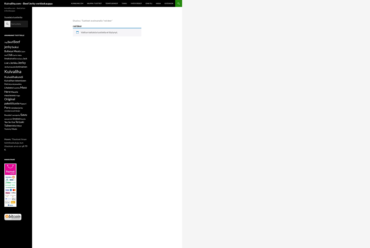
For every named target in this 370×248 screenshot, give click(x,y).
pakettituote (11, 103)
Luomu (17, 88)
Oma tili (149, 3)
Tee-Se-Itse (9, 122)
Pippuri (23, 103)
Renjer (17, 111)
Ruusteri (8, 115)
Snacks (23, 119)
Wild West (17, 126)
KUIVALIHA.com (77, 3)
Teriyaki (19, 122)
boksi (15, 47)
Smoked (16, 118)
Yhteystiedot (136, 3)
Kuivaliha (12, 71)
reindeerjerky (17, 108)
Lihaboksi (8, 87)
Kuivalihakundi (13, 77)
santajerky (16, 115)
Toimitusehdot (112, 3)
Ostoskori (168, 3)
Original (9, 99)
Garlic (15, 55)
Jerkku (14, 62)
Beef (10, 42)
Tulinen (8, 125)
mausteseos (10, 95)
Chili (10, 54)
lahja (10, 84)
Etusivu (76, 20)
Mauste (14, 92)
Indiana (20, 59)
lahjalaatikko (17, 84)
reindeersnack (9, 111)
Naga (18, 95)
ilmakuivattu (10, 58)
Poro (7, 107)
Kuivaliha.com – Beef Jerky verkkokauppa (28, 3)
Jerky (22, 63)
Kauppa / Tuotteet (94, 3)
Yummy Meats (10, 129)
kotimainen (21, 66)
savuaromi (8, 119)
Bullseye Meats (12, 51)
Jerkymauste (10, 67)
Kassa (158, 3)
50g (5, 42)
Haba (19, 55)
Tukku (124, 3)
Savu (23, 115)
